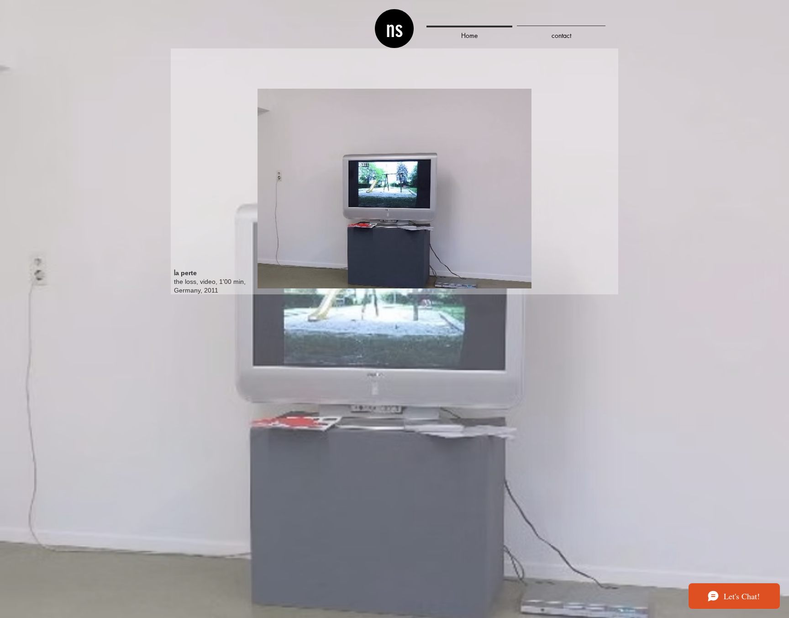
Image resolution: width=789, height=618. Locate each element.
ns (394, 29)
